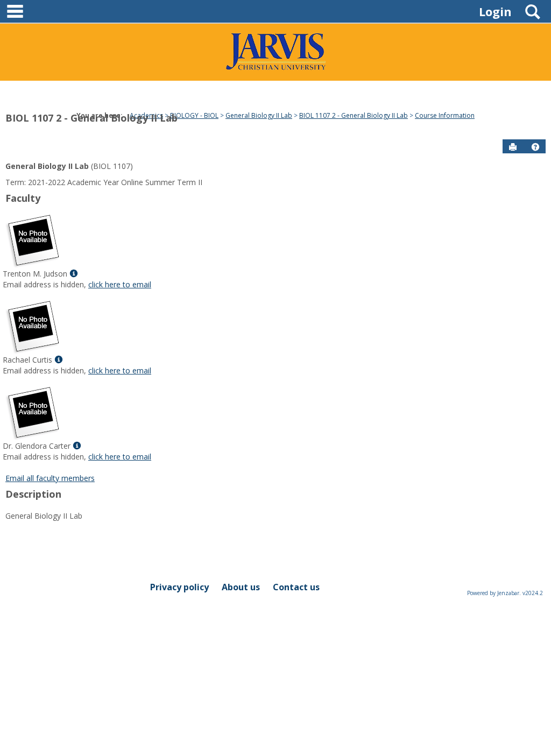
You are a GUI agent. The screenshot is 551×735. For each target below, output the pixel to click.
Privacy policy (179, 587)
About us (241, 587)
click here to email (119, 284)
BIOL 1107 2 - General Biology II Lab (91, 117)
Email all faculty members (50, 478)
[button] (535, 147)
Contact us (296, 587)
